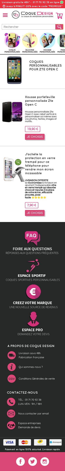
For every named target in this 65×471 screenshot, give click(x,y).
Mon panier (59, 16)
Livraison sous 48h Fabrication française (31, 355)
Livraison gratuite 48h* (16, 2)
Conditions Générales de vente (37, 378)
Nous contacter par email (33, 413)
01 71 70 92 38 (46, 2)
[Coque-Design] (32, 15)
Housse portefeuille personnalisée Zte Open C (40, 100)
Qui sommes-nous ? (31, 367)
